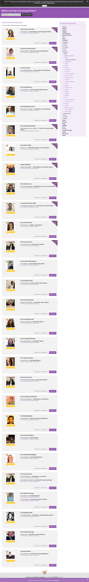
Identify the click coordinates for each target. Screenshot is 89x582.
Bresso (66, 65)
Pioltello (67, 95)
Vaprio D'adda (68, 111)
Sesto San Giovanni (69, 107)
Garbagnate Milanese (70, 81)
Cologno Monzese (69, 77)
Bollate (66, 63)
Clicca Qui (56, 580)
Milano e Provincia (69, 55)
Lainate (66, 83)
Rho (66, 97)
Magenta (67, 89)
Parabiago (67, 93)
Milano (66, 57)
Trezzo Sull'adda (68, 109)
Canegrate (67, 71)
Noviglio (67, 91)
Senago (66, 105)
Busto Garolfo (68, 69)
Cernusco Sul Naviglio (70, 73)
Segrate (66, 103)
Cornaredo (67, 79)
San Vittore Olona (69, 101)
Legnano (67, 85)
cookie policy (50, 3)
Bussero (67, 67)
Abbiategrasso (68, 61)
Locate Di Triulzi (68, 87)
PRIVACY (61, 577)
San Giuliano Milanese (70, 99)
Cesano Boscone (69, 75)
